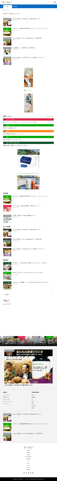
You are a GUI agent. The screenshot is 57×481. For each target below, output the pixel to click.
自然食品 (33, 397)
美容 (32, 403)
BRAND (28, 452)
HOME (28, 450)
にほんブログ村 (6, 304)
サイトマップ (6, 403)
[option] (7, 341)
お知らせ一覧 (6, 397)
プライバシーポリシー (7, 401)
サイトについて (6, 395)
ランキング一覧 (49, 116)
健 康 (33, 395)
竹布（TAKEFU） (28, 456)
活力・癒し (34, 405)
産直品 (33, 408)
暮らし (33, 401)
